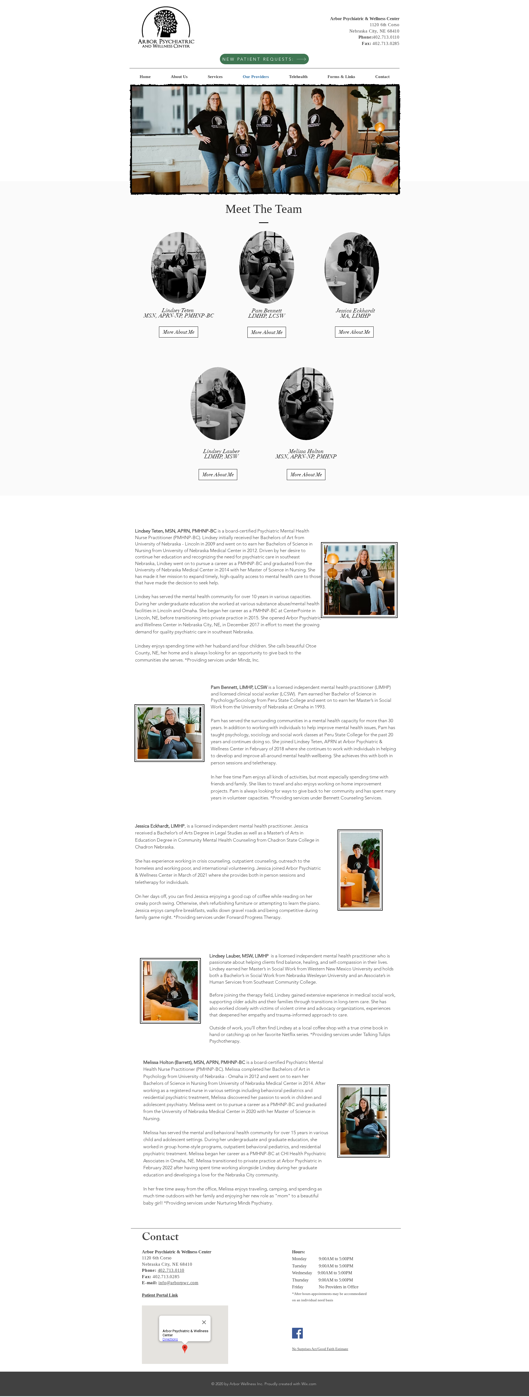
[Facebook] (297, 1333)
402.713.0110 (171, 1270)
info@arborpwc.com (178, 1282)
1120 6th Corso (385, 24)
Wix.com (308, 1383)
